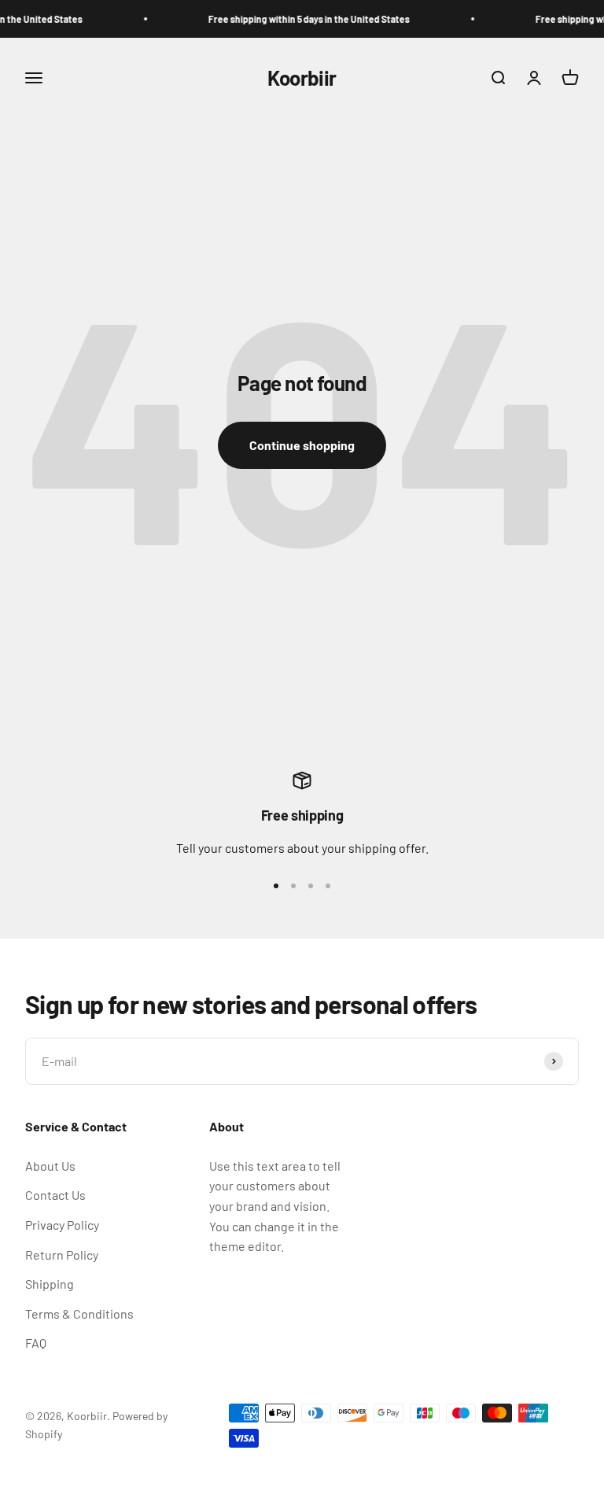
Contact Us (55, 1194)
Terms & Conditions (79, 1313)
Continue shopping (302, 444)
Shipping (49, 1283)
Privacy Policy (62, 1224)
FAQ (35, 1342)
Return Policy (61, 1254)
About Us (50, 1165)
